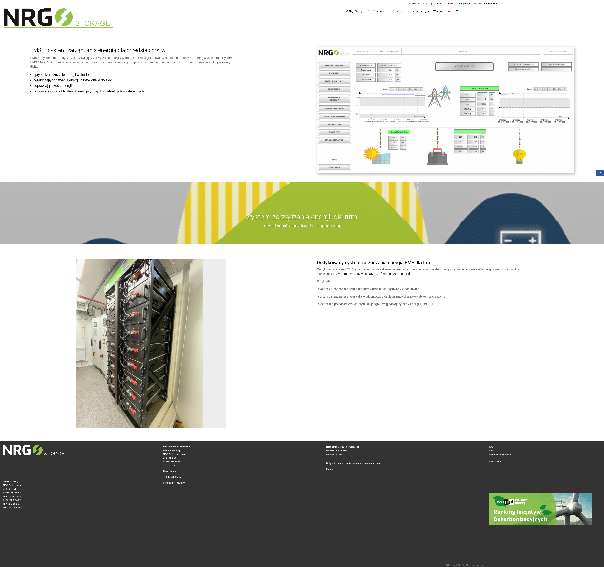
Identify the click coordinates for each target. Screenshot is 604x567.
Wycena (438, 11)
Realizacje (399, 11)
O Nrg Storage (355, 11)
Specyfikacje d (465, 3)
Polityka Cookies (334, 454)
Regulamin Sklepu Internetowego (342, 446)
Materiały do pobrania (500, 454)
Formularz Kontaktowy (444, 3)
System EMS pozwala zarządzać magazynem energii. (373, 273)
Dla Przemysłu (377, 11)
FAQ (491, 446)
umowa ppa (495, 461)
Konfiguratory (418, 11)
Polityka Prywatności (336, 450)
